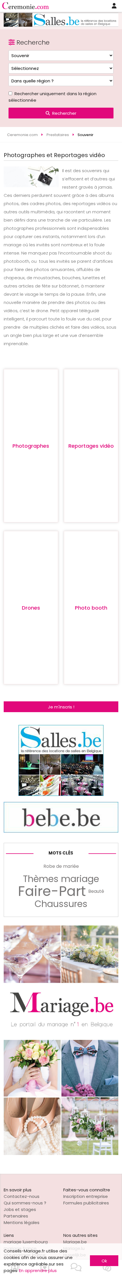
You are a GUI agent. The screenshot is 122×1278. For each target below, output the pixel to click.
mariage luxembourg (26, 1242)
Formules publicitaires (86, 1203)
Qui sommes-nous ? (25, 1203)
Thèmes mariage (61, 879)
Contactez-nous (21, 1196)
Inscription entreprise (85, 1196)
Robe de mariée (61, 866)
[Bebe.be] (61, 831)
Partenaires (16, 1216)
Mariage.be (75, 1242)
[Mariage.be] (61, 1153)
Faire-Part (52, 891)
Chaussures (61, 904)
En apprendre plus (38, 1270)
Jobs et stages (20, 1209)
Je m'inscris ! (61, 707)
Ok (104, 1261)
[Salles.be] (61, 25)
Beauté (96, 891)
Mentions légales (21, 1222)
